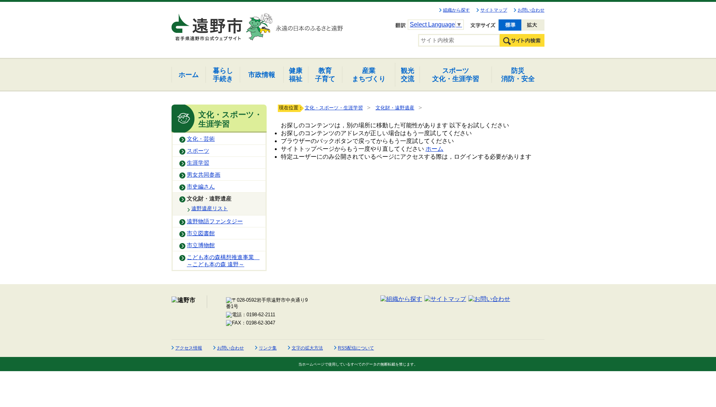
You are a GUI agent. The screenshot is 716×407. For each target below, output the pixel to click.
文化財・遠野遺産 (209, 199)
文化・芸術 (201, 139)
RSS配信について (356, 348)
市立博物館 (201, 245)
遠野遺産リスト (209, 208)
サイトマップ (493, 10)
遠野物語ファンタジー (215, 221)
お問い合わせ (531, 10)
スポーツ (198, 151)
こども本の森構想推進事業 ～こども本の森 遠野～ (223, 260)
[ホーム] (208, 24)
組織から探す (456, 10)
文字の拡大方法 (307, 348)
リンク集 (268, 348)
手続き (223, 74)
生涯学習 (198, 163)
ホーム (434, 149)
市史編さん (201, 187)
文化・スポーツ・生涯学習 (334, 108)
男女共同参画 (203, 175)
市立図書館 (201, 233)
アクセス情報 (188, 348)
